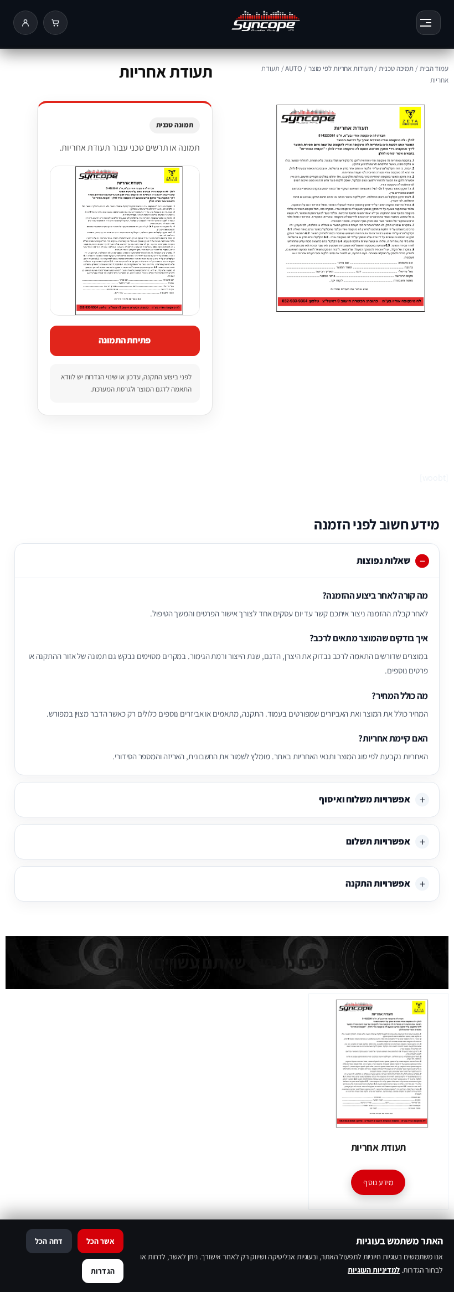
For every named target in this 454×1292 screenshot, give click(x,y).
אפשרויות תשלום (378, 841)
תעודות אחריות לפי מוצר (340, 68)
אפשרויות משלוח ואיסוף (364, 799)
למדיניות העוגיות (374, 1270)
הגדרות (103, 1271)
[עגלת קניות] (55, 23)
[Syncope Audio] (242, 23)
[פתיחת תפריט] (428, 23)
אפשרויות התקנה (377, 883)
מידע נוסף (378, 1182)
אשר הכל (100, 1241)
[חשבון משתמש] (25, 23)
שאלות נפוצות (383, 560)
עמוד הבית (434, 68)
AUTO (293, 68)
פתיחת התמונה (125, 340)
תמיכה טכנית (396, 68)
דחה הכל (49, 1241)
